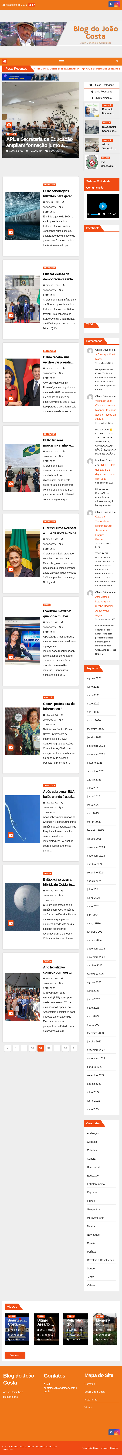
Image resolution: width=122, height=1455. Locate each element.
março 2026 (94, 720)
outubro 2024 (94, 864)
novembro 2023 (96, 957)
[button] (117, 61)
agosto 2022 (94, 1083)
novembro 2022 (96, 1058)
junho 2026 (93, 695)
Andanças (93, 1133)
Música (91, 1226)
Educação (11, 134)
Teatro (90, 1277)
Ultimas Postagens (103, 85)
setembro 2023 (95, 974)
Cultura (91, 1158)
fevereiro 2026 (95, 729)
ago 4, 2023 (17, 1330)
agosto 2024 (94, 881)
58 (48, 1048)
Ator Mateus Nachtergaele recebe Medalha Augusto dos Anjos (104, 606)
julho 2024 (93, 889)
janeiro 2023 (94, 1041)
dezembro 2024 (96, 847)
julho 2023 (93, 991)
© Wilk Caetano (9, 1446)
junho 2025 (93, 796)
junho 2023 (93, 999)
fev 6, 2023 (52, 622)
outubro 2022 (94, 1067)
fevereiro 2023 (95, 1033)
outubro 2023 (94, 965)
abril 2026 (93, 712)
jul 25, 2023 (46, 1330)
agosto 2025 (94, 779)
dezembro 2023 (96, 948)
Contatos (90, 1384)
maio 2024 (93, 906)
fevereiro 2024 (95, 931)
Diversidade (94, 1167)
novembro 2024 (96, 855)
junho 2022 (93, 1100)
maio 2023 (93, 1007)
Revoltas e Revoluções (100, 1260)
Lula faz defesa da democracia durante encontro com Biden (58, 279)
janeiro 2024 (94, 940)
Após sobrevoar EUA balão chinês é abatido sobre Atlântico (59, 797)
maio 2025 (93, 805)
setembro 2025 (95, 771)
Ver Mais (15, 1355)
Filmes (91, 1201)
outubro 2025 (94, 762)
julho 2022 (93, 1092)
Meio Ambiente (95, 1218)
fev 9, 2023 (52, 539)
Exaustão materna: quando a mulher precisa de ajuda (57, 616)
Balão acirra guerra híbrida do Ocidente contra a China (57, 884)
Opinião (106, 123)
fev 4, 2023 (52, 891)
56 (32, 1048)
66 (65, 1048)
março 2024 (94, 923)
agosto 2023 (94, 982)
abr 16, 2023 (105, 1330)
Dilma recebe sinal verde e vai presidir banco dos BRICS (57, 362)
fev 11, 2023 (53, 202)
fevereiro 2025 (95, 830)
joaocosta (35, 151)
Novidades (93, 1234)
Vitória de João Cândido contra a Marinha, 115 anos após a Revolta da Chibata (105, 410)
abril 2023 (93, 1016)
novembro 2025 (96, 754)
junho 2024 (93, 898)
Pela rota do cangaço (74, 1324)
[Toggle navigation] (61, 61)
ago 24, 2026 (16, 151)
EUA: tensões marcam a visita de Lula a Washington (57, 445)
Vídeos (91, 1285)
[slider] (95, 214)
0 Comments (56, 151)
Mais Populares (103, 91)
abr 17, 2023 (75, 1330)
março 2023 (94, 1024)
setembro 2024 (95, 872)
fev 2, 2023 (52, 978)
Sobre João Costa (95, 1391)
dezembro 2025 (96, 745)
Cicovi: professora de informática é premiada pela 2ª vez (59, 709)
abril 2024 (93, 914)
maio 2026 (93, 703)
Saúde (47, 605)
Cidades (105, 158)
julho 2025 (93, 788)
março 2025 (94, 822)
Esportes (92, 1192)
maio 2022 (93, 1109)
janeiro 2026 (94, 737)
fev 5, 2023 (52, 715)
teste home (91, 1399)
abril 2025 (93, 813)
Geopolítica (49, 185)
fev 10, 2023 (53, 285)
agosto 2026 (94, 678)
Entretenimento (103, 98)
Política (47, 961)
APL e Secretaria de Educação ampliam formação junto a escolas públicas (39, 145)
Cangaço (92, 1141)
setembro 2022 (95, 1075)
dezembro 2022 (96, 1050)
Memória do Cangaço (103, 1324)
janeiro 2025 (94, 838)
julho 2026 (93, 686)
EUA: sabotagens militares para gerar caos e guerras (57, 196)
